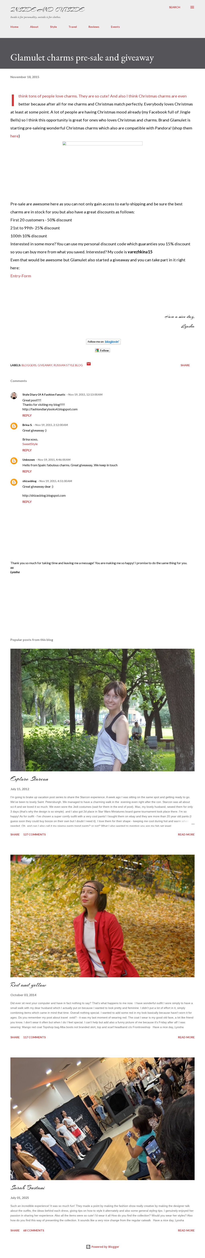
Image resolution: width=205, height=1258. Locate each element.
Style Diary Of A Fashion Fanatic (43, 394)
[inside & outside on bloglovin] (103, 343)
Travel (72, 26)
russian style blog (68, 365)
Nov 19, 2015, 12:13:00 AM (85, 394)
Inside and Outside (47, 10)
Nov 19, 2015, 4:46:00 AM (54, 459)
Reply (27, 415)
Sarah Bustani (27, 1187)
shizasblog (29, 481)
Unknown (28, 459)
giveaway (45, 365)
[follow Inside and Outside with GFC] (102, 351)
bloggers (29, 365)
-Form (25, 275)
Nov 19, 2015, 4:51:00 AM (55, 481)
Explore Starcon (29, 779)
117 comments (34, 1037)
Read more (186, 834)
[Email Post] (88, 365)
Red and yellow (28, 985)
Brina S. (27, 425)
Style (53, 26)
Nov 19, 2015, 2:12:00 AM (51, 425)
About (34, 26)
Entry (15, 275)
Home (14, 26)
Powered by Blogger (105, 1247)
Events (115, 26)
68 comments (33, 1230)
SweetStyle (30, 444)
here (14, 135)
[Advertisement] (40, 605)
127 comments (34, 834)
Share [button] (185, 365)
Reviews (93, 26)
